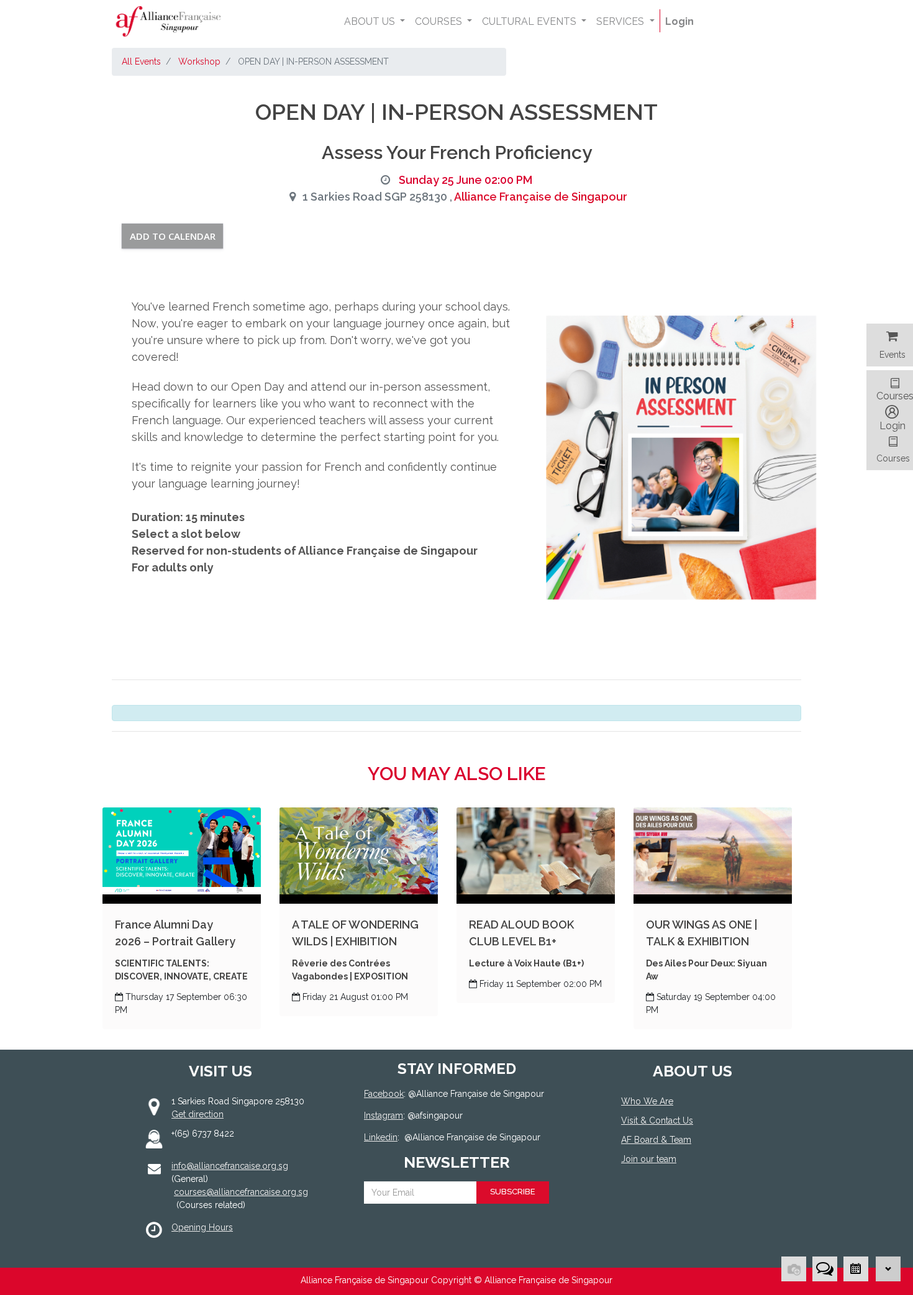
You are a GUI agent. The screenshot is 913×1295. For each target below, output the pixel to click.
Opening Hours (202, 1227)
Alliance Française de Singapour (540, 196)
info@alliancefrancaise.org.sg (229, 1166)
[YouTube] (684, 1204)
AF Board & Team (656, 1140)
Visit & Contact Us (657, 1120)
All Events (141, 61)
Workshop (199, 61)
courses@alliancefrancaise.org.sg (241, 1192)
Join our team (648, 1159)
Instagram (383, 1115)
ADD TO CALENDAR (173, 236)
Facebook (384, 1094)
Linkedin (380, 1137)
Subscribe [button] (512, 1191)
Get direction (197, 1114)
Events (892, 355)
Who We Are (647, 1101)
